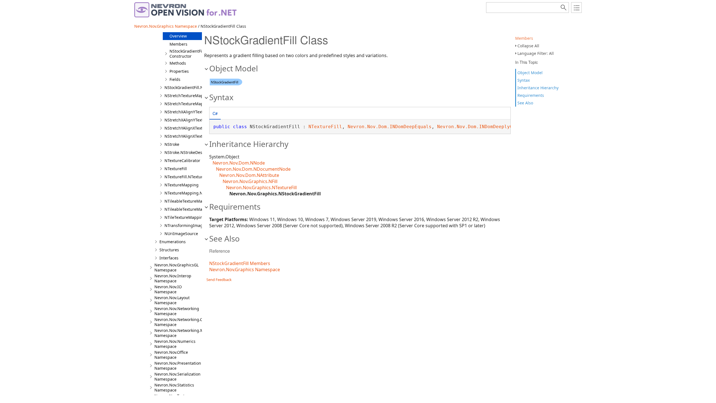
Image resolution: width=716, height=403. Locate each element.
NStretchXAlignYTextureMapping (195, 111)
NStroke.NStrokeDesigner (188, 152)
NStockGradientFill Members (239, 263)
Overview (178, 36)
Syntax (523, 80)
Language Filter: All (535, 53)
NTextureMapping (181, 185)
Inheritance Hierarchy (538, 87)
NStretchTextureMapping (188, 95)
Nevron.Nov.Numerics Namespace (175, 344)
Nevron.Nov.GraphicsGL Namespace (176, 267)
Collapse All (528, 45)
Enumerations (172, 241)
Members (524, 38)
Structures (169, 249)
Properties (179, 71)
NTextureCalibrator (182, 160)
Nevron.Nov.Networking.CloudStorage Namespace (189, 322)
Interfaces (168, 258)
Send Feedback (219, 279)
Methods (177, 63)
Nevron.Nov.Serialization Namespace (177, 376)
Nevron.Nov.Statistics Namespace (174, 387)
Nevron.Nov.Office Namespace (171, 355)
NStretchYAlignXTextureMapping (195, 128)
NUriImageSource (181, 233)
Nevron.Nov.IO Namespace (168, 289)
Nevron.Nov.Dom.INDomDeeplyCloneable (486, 126)
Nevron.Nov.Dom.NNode (239, 163)
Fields (174, 79)
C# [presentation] (215, 113)
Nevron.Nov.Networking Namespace (176, 311)
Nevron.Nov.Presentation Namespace (177, 365)
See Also (525, 103)
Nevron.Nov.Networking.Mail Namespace (181, 333)
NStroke (171, 144)
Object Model (530, 72)
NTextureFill (175, 168)
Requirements (530, 95)
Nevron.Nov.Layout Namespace (172, 300)
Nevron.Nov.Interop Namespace (172, 278)
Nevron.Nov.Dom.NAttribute (249, 175)
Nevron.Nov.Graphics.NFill (250, 181)
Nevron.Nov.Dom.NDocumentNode (253, 169)
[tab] (215, 114)
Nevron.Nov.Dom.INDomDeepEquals (390, 126)
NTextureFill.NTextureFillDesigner (195, 176)
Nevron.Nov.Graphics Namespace (165, 26)
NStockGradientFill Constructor (186, 53)
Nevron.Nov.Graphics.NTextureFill (261, 187)
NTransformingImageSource (191, 225)
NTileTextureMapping (184, 217)
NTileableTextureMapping (188, 201)
